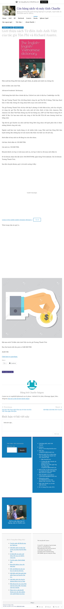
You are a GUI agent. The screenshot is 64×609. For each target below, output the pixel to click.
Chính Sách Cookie (21, 606)
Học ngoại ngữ (7, 22)
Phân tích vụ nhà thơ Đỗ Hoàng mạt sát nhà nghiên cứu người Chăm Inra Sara (17, 592)
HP (15, 18)
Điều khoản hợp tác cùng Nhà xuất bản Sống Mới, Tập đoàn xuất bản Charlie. (18, 585)
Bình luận (56, 434)
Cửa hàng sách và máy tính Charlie (38, 8)
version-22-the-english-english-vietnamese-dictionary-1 (17, 220)
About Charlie (29, 22)
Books (36, 18)
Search (22, 450)
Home (4, 18)
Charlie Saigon (18, 27)
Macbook (21, 18)
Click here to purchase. (10, 357)
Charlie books (8, 372)
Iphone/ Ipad (44, 18)
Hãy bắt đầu (44, 1)
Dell (10, 18)
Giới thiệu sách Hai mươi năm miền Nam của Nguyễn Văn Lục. (18, 575)
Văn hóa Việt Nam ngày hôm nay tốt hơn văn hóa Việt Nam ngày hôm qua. (16, 409)
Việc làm (18, 22)
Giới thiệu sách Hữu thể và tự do (52, 408)
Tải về (37, 220)
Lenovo (28, 18)
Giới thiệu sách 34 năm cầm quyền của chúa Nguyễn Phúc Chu (18, 549)
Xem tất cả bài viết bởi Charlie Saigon (18, 399)
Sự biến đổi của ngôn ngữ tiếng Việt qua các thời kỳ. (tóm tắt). (17, 555)
